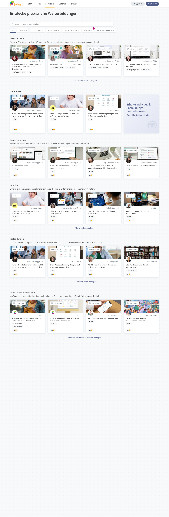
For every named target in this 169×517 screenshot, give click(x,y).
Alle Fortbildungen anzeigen (84, 281)
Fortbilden (49, 4)
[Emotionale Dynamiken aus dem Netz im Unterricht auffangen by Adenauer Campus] (65, 114)
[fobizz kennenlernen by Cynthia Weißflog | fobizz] (27, 163)
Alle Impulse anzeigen (84, 228)
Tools (39, 4)
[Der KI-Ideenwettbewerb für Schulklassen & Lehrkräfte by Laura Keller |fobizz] (141, 316)
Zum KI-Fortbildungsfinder (138, 115)
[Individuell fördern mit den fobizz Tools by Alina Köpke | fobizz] (65, 60)
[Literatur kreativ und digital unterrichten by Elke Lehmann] (141, 261)
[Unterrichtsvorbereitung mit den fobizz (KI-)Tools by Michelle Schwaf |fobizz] (141, 60)
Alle (13, 30)
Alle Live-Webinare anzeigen (84, 80)
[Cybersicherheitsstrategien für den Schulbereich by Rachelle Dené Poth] (103, 208)
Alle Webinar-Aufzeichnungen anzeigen (85, 337)
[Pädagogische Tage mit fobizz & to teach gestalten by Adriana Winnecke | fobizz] (65, 208)
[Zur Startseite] (16, 3)
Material (62, 4)
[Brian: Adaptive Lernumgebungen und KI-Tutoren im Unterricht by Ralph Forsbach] (103, 114)
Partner (73, 4)
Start (30, 4)
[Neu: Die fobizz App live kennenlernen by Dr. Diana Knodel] (103, 316)
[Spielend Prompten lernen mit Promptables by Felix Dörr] (141, 208)
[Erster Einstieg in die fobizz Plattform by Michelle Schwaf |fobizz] (103, 60)
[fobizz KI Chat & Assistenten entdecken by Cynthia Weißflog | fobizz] (141, 163)
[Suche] (12, 24)
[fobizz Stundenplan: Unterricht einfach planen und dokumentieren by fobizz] (65, 316)
